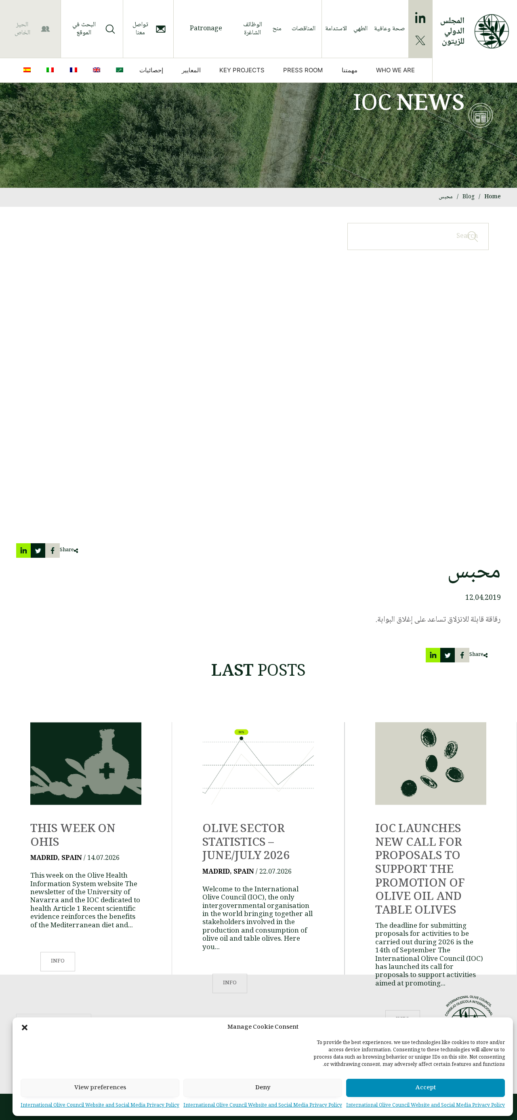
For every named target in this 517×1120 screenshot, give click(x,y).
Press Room (303, 70)
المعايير (191, 70)
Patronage (206, 29)
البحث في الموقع (84, 28)
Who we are (395, 70)
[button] (25, 1027)
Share (67, 550)
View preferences (100, 1088)
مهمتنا (349, 70)
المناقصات (303, 29)
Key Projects (242, 70)
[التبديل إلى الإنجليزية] (98, 70)
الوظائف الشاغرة (252, 28)
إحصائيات (151, 70)
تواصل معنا (140, 28)
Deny (263, 1088)
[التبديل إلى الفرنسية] (75, 70)
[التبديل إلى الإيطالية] (51, 70)
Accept (426, 1088)
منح (277, 29)
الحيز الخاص (22, 28)
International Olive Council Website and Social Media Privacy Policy (425, 1105)
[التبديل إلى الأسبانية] (28, 70)
